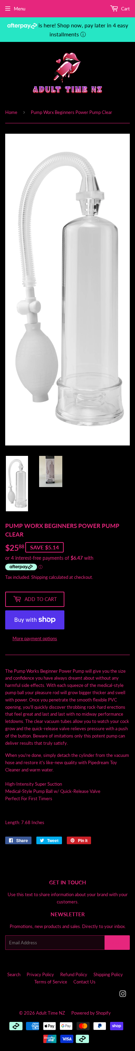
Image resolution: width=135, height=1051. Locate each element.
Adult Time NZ (50, 1013)
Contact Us (84, 981)
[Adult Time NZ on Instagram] (122, 995)
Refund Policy (73, 974)
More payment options (34, 638)
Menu (19, 8)
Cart (125, 8)
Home (11, 112)
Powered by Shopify (91, 1013)
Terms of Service (50, 981)
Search (13, 974)
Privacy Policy (40, 974)
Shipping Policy (108, 974)
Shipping (39, 577)
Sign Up (117, 942)
